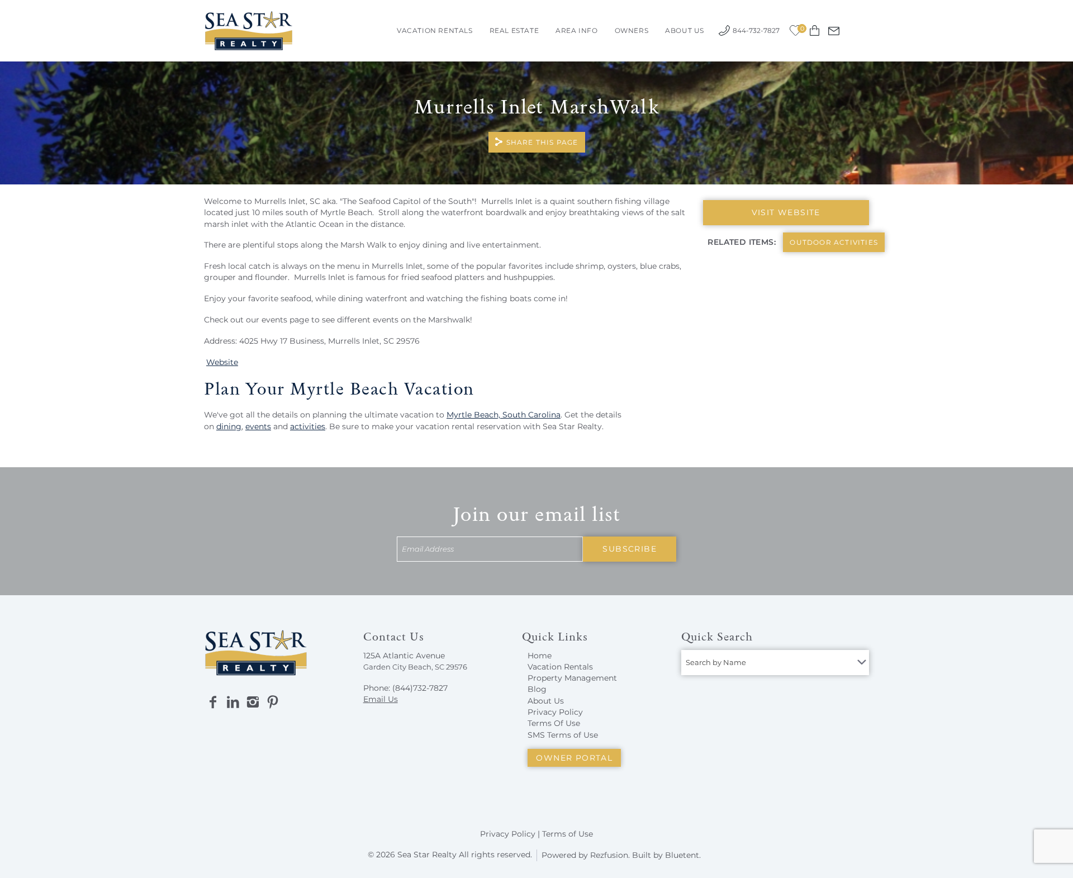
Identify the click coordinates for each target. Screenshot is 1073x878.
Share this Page (542, 142)
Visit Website (786, 212)
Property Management (572, 678)
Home (540, 656)
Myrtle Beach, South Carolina (504, 415)
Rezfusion (609, 855)
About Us (684, 30)
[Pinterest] (273, 702)
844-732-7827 (756, 30)
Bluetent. (683, 855)
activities (307, 426)
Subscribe (629, 549)
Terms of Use (567, 834)
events (258, 426)
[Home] (248, 30)
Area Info (576, 30)
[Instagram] (253, 702)
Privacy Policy (555, 712)
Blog (537, 689)
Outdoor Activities (834, 242)
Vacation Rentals (435, 30)
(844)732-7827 (420, 688)
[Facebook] (213, 702)
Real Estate (514, 30)
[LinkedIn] (233, 702)
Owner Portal (574, 758)
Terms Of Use (554, 723)
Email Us (380, 699)
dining (228, 426)
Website (222, 362)
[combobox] (775, 662)
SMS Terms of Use (563, 735)
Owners (632, 30)
